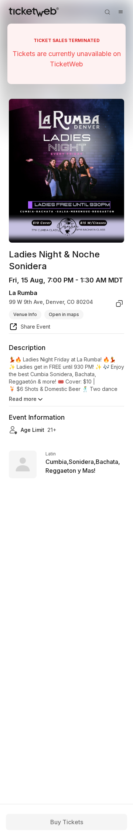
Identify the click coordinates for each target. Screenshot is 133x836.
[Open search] (107, 11)
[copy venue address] (119, 303)
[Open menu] (120, 11)
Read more (23, 399)
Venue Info (25, 314)
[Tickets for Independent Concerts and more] (34, 12)
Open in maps (64, 314)
